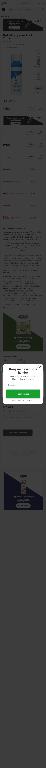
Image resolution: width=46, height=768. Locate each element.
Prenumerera (23, 393)
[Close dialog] (40, 367)
